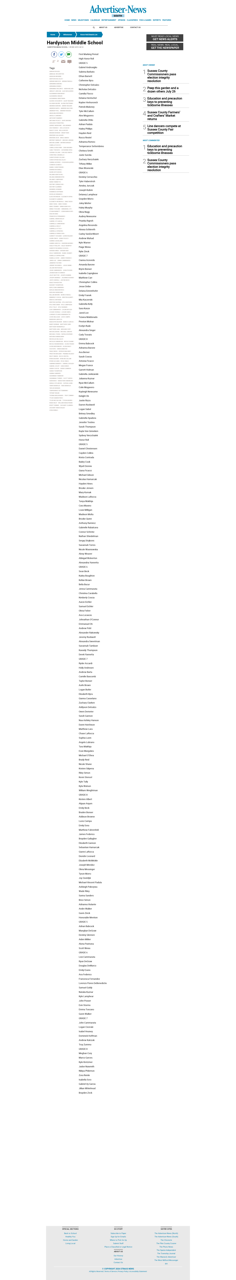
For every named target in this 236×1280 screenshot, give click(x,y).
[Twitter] (61, 54)
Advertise (118, 27)
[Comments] (69, 54)
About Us (103, 27)
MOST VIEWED (149, 65)
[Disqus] (94, 1128)
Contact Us (135, 27)
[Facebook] (54, 54)
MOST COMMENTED (151, 140)
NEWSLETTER (169, 3)
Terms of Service (110, 1271)
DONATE (183, 3)
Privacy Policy (123, 1271)
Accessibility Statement (138, 1271)
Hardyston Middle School (57, 47)
